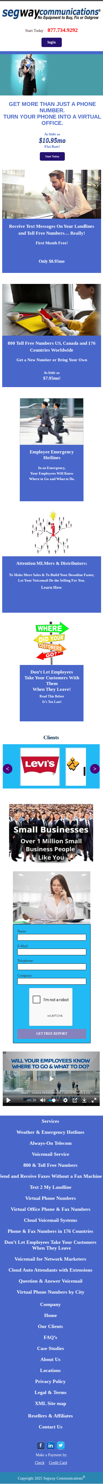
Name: (22, 931)
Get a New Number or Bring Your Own (51, 360)
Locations (50, 1370)
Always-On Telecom (50, 1143)
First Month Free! (52, 243)
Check (39, 1463)
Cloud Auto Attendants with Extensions (50, 1270)
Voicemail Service (50, 1154)
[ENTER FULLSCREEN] (94, 1100)
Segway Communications (64, 1478)
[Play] (8, 1100)
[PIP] (75, 1100)
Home (50, 1315)
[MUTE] (42, 1100)
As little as (52, 373)
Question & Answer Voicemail (50, 1281)
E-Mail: (23, 946)
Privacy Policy (50, 1381)
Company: (25, 975)
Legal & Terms (50, 1392)
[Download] (84, 1100)
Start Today (52, 156)
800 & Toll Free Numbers (50, 1165)
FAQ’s (50, 1337)
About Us (50, 1359)
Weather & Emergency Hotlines (50, 1132)
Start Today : (35, 31)
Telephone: (25, 961)
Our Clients (50, 1326)
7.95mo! (51, 378)
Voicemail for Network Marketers (50, 1259)
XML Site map (50, 1403)
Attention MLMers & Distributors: (51, 563)
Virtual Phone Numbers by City (50, 1292)
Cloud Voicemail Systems (50, 1220)
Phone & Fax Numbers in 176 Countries (50, 1231)
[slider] (48, 1091)
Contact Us (50, 1427)
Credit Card (58, 1463)
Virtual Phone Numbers (50, 1198)
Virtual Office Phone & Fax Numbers (50, 1209)
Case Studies (50, 1348)
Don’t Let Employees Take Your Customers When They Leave (50, 1245)
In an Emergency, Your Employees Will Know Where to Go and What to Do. (52, 473)
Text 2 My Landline (50, 1187)
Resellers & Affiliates (50, 1416)
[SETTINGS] (65, 1100)
